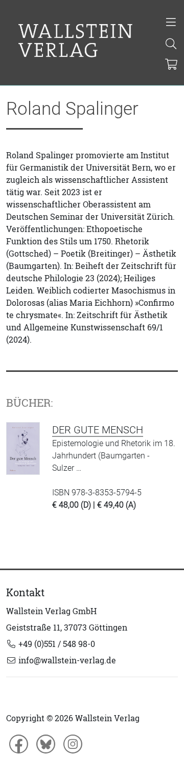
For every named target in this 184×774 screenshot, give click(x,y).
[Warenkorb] (171, 65)
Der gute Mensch (97, 430)
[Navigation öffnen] (170, 23)
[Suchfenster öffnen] (170, 44)
